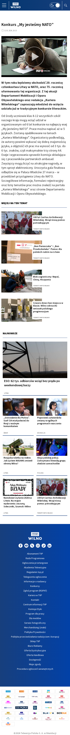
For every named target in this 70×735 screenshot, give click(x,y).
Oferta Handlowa (35, 655)
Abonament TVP (35, 553)
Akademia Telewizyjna (35, 567)
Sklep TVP (35, 641)
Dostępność (35, 659)
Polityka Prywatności (35, 632)
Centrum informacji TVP (35, 604)
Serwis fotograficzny (35, 622)
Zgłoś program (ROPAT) (35, 590)
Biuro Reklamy (35, 645)
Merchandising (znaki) (35, 627)
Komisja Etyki (35, 609)
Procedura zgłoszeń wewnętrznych (35, 668)
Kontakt (35, 599)
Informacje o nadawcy (35, 581)
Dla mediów (35, 618)
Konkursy (35, 586)
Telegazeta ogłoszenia (35, 576)
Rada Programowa (35, 558)
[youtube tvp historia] (26, 546)
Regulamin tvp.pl (35, 572)
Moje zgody (35, 664)
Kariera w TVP (35, 595)
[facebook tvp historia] (21, 546)
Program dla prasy (35, 613)
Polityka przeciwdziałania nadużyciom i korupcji (35, 636)
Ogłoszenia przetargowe (35, 562)
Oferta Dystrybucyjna (35, 650)
